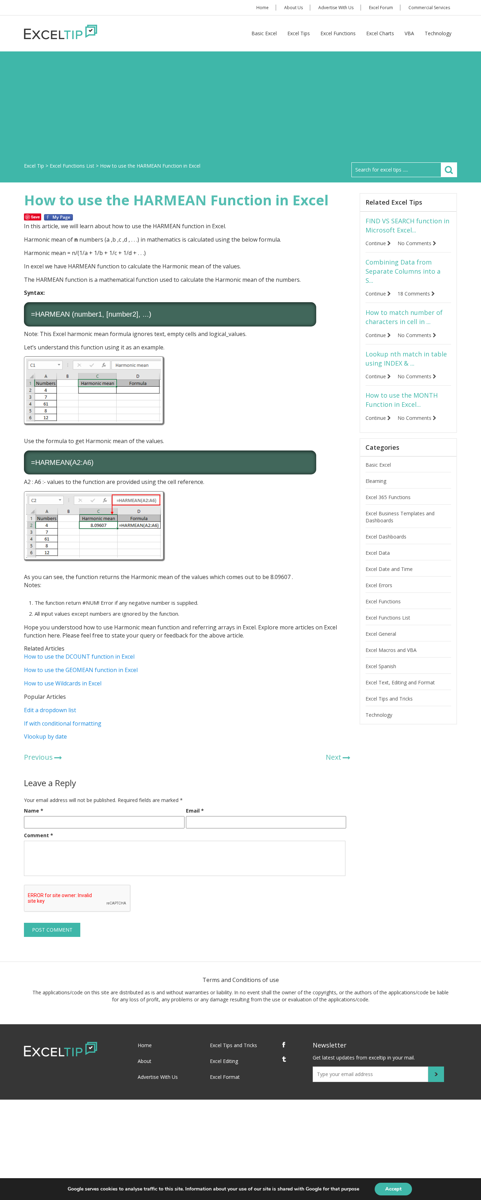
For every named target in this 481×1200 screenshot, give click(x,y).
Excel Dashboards (386, 536)
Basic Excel (264, 33)
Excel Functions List (388, 617)
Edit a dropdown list (50, 710)
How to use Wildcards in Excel (62, 683)
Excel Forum (381, 8)
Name (33, 810)
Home (262, 8)
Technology (438, 33)
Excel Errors (379, 585)
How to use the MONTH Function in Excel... (402, 400)
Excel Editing (224, 1061)
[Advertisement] (240, 109)
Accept (393, 1189)
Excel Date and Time (389, 569)
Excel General (381, 633)
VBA (409, 33)
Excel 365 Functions (388, 497)
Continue (376, 243)
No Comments (415, 243)
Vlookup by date (45, 736)
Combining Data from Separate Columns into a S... (403, 271)
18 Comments (414, 293)
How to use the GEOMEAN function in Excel (81, 670)
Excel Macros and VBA (391, 650)
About (144, 1061)
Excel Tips (298, 33)
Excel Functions (338, 33)
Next (333, 757)
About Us (293, 8)
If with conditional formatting (62, 723)
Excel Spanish (381, 666)
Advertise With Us (336, 8)
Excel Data (378, 552)
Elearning (376, 481)
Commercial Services (429, 8)
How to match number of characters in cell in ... (404, 317)
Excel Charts (380, 33)
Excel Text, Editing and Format (400, 682)
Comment (38, 835)
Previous (38, 757)
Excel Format (225, 1077)
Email (195, 810)
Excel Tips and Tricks (389, 698)
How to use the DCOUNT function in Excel (79, 656)
